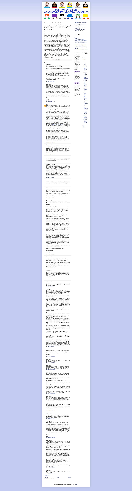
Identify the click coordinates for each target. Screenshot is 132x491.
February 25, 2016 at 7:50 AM (50, 467)
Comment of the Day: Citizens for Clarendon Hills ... (85, 69)
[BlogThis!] (56, 59)
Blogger (77, 484)
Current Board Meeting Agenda (79, 39)
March (85, 65)
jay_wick (47, 104)
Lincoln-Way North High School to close (57, 124)
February (85, 66)
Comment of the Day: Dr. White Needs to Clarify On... (86, 117)
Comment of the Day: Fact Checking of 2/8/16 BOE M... (86, 95)
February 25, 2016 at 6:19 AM (50, 437)
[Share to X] (57, 59)
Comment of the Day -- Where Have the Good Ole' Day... (86, 121)
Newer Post (46, 477)
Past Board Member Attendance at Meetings (81, 49)
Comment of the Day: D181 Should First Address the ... (86, 99)
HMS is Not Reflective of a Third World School (86, 104)
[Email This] (55, 59)
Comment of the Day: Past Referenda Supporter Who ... (85, 74)
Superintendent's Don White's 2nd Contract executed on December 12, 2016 (81, 41)
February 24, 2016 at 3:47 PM (50, 161)
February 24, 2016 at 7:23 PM (50, 286)
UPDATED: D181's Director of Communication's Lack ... (86, 85)
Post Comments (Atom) (51, 478)
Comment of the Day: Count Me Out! (85, 81)
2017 (84, 59)
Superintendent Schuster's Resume (80, 45)
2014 (84, 126)
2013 (84, 127)
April (84, 64)
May (84, 63)
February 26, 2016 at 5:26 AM (50, 473)
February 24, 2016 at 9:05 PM (50, 369)
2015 (84, 125)
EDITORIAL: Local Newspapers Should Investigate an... (86, 90)
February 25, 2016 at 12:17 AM (50, 418)
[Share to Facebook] (58, 59)
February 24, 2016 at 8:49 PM (50, 362)
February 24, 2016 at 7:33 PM (50, 346)
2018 (84, 58)
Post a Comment (47, 475)
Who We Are (77, 38)
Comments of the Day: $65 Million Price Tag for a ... (86, 78)
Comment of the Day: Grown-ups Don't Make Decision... (85, 112)
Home (58, 477)
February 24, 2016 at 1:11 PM (50, 101)
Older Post (69, 477)
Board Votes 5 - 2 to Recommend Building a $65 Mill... (86, 108)
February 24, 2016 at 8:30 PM (50, 356)
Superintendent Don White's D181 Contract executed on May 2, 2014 (81, 42)
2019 (84, 57)
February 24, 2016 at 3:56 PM (50, 177)
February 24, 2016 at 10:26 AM (50, 81)
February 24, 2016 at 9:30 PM (50, 393)
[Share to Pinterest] (59, 59)
